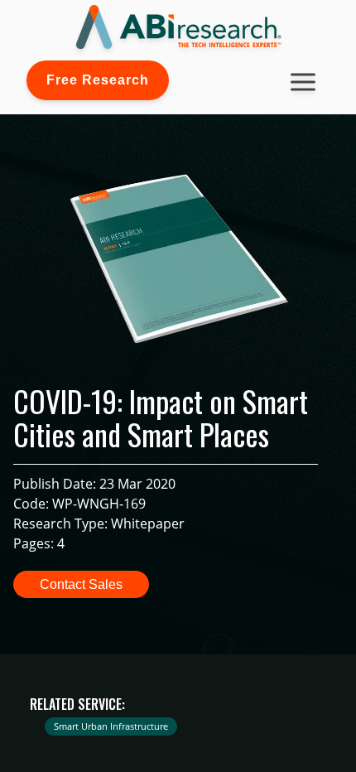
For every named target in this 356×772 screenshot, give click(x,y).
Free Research (97, 80)
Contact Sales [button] (81, 584)
